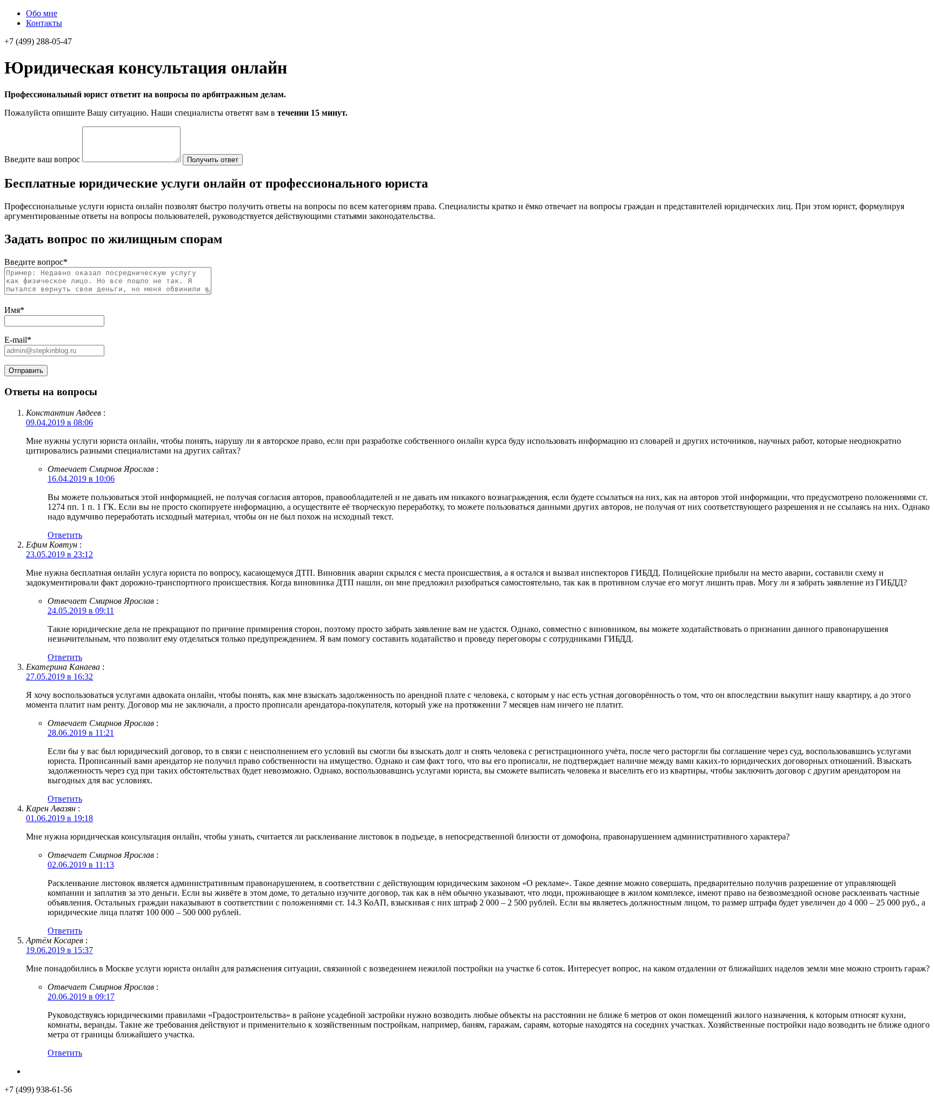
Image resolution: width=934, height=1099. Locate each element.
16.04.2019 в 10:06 (81, 478)
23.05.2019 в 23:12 (59, 554)
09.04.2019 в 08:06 (59, 422)
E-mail (17, 339)
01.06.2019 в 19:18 (59, 818)
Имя (14, 310)
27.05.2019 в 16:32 (59, 676)
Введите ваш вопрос (42, 159)
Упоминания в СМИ (64, 1071)
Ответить (65, 534)
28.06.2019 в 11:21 (81, 732)
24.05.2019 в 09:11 (81, 610)
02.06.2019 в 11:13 (81, 864)
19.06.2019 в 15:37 (59, 950)
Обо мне (41, 13)
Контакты (44, 23)
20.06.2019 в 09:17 (81, 996)
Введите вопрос (36, 262)
